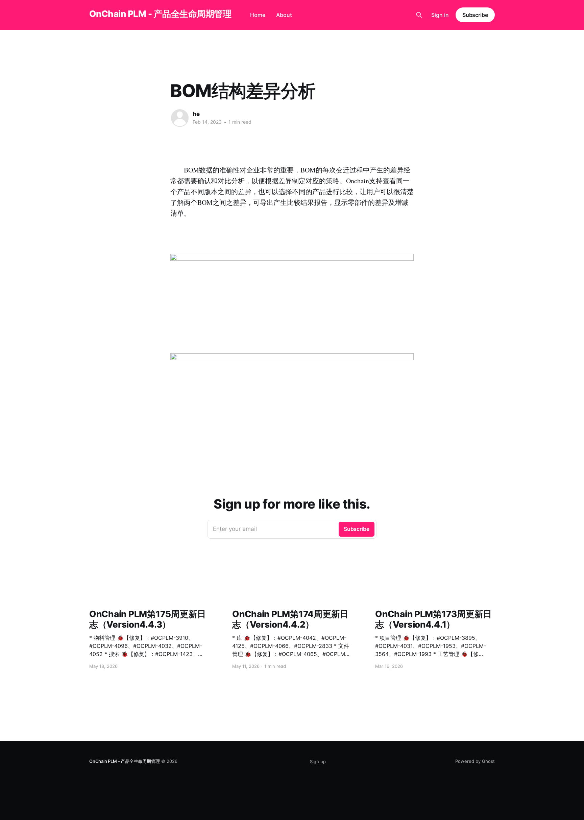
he (196, 114)
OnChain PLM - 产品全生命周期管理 (160, 14)
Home (257, 14)
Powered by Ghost (475, 761)
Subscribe (475, 14)
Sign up (318, 761)
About (284, 14)
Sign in (440, 14)
